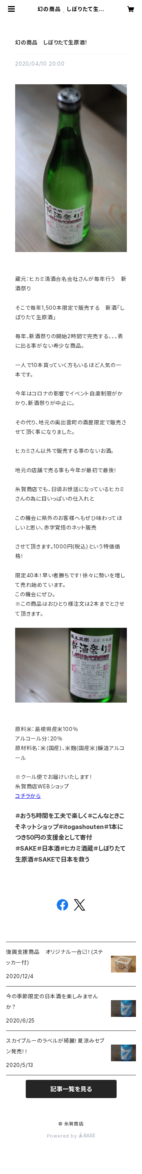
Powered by (63, 1136)
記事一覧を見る (71, 1089)
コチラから (28, 796)
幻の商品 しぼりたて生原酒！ (51, 42)
